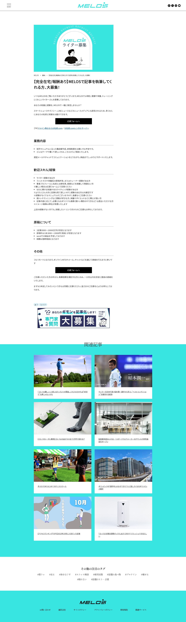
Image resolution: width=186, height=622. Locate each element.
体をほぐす (65, 574)
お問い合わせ (45, 609)
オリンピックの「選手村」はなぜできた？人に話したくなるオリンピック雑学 (122, 487)
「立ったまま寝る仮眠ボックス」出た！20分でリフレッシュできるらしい (122, 534)
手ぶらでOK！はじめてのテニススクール (52, 486)
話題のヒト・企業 (100, 579)
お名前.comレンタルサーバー (76, 128)
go (35, 304)
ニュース (42, 304)
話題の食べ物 (114, 574)
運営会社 (62, 609)
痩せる (146, 574)
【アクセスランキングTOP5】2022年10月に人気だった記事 (59, 533)
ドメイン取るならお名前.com (50, 128)
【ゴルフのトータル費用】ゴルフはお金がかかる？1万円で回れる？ (61, 439)
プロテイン (131, 574)
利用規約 (124, 609)
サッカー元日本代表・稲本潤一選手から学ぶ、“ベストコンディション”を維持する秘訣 (122, 393)
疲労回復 (99, 574)
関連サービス (140, 609)
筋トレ (42, 574)
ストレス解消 (82, 574)
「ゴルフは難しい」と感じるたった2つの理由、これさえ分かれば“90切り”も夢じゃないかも (63, 393)
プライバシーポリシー (103, 609)
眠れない (82, 579)
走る (53, 574)
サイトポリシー (80, 609)
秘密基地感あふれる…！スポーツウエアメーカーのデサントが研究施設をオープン (123, 440)
